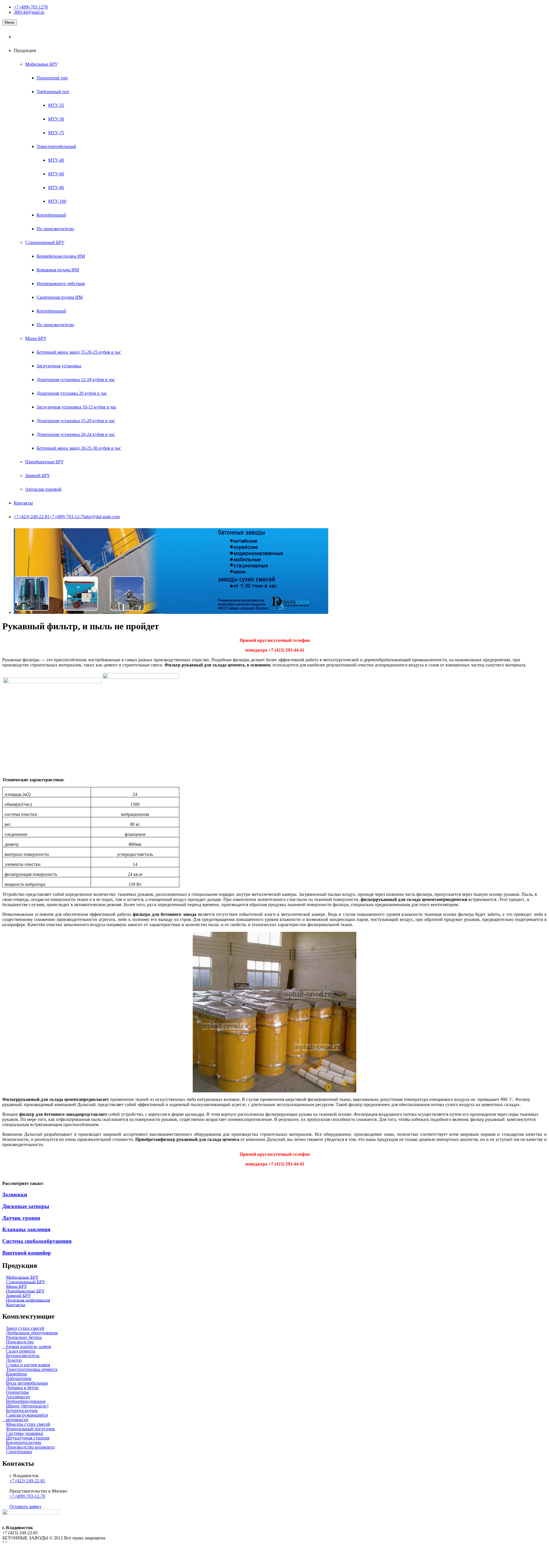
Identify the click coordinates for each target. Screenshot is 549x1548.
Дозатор (14, 1360)
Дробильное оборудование (32, 1332)
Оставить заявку (25, 1506)
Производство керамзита (30, 1447)
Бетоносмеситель (22, 1355)
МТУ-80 (56, 187)
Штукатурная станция (27, 1437)
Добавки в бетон (22, 1387)
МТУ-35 (56, 105)
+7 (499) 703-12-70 (67, 516)
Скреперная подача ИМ (60, 297)
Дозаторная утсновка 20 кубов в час (72, 393)
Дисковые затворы (25, 1206)
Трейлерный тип (53, 91)
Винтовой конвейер (26, 1253)
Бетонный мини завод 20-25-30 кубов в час (79, 448)
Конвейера (16, 1373)
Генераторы (17, 1392)
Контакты (23, 502)
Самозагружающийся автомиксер (25, 1417)
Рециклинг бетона (24, 1337)
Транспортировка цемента (31, 1369)
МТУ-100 (57, 201)
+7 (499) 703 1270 (31, 7)
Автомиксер (18, 1396)
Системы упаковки (24, 1433)
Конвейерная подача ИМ (61, 256)
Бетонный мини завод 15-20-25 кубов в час (79, 352)
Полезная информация (28, 1299)
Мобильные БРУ (41, 64)
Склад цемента (20, 1351)
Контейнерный (51, 215)
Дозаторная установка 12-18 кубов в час (76, 379)
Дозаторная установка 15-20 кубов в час (76, 420)
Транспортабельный (56, 146)
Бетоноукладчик (22, 1410)
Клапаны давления (26, 1229)
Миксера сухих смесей (28, 1424)
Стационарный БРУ (44, 242)
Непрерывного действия (61, 283)
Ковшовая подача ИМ (58, 269)
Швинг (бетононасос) (27, 1405)
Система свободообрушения (36, 1241)
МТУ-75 (56, 132)
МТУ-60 (56, 173)
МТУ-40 (56, 160)
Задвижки (14, 1194)
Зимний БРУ (37, 475)
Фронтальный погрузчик (30, 1428)
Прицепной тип (52, 77)
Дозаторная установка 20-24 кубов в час (76, 434)
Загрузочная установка (59, 365)
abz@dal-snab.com (102, 516)
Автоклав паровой (43, 489)
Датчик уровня (21, 1218)
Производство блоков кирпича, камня (26, 1344)
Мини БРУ (35, 338)
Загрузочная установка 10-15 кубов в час (76, 406)
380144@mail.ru (29, 12)
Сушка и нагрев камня (28, 1364)
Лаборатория (18, 1378)
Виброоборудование (26, 1401)
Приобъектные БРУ (44, 461)
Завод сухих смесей (25, 1328)
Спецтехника (19, 1451)
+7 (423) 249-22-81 (31, 516)
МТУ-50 (56, 119)
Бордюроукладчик (23, 1442)
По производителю (55, 228)
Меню (10, 22)
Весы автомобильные (27, 1383)
